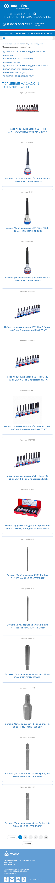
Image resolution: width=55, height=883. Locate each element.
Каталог (8, 33)
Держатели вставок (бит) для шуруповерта (27, 66)
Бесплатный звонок (39, 24)
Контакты (46, 33)
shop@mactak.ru (10, 873)
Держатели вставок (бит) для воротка (24, 52)
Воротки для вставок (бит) (18, 59)
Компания (34, 33)
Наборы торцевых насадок (18, 69)
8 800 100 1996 (19, 24)
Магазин (21, 33)
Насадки (8, 55)
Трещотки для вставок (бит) (18, 76)
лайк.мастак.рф (9, 864)
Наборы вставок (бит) (15, 73)
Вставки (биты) (11, 62)
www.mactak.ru (9, 862)
